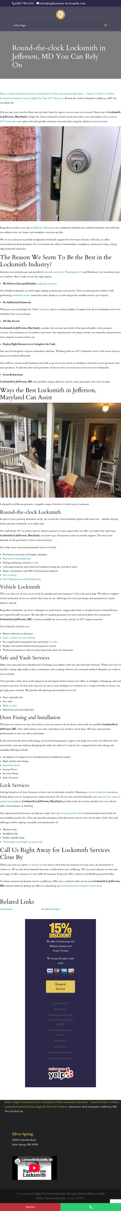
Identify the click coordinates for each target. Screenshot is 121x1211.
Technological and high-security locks (22, 842)
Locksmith (43, 309)
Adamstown (6, 909)
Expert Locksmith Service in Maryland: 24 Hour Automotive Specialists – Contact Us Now (56, 93)
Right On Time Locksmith (50, 1193)
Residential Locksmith (60, 1052)
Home (3, 93)
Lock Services (60, 1046)
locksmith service (21, 295)
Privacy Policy (86, 1193)
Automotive (60, 1009)
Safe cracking (10, 575)
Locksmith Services (46, 283)
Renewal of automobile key (17, 558)
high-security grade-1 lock (68, 813)
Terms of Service (55, 1198)
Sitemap (71, 1193)
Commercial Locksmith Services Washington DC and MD (60, 1019)
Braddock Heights (50, 909)
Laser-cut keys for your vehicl (18, 637)
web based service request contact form (81, 886)
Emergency (60, 1040)
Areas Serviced (60, 1003)
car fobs (53, 642)
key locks (34, 562)
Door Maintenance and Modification (22, 579)
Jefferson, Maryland (44, 227)
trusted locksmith (97, 792)
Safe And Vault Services (60, 1058)
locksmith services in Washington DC (62, 272)
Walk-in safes (10, 705)
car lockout (34, 865)
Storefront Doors (11, 765)
